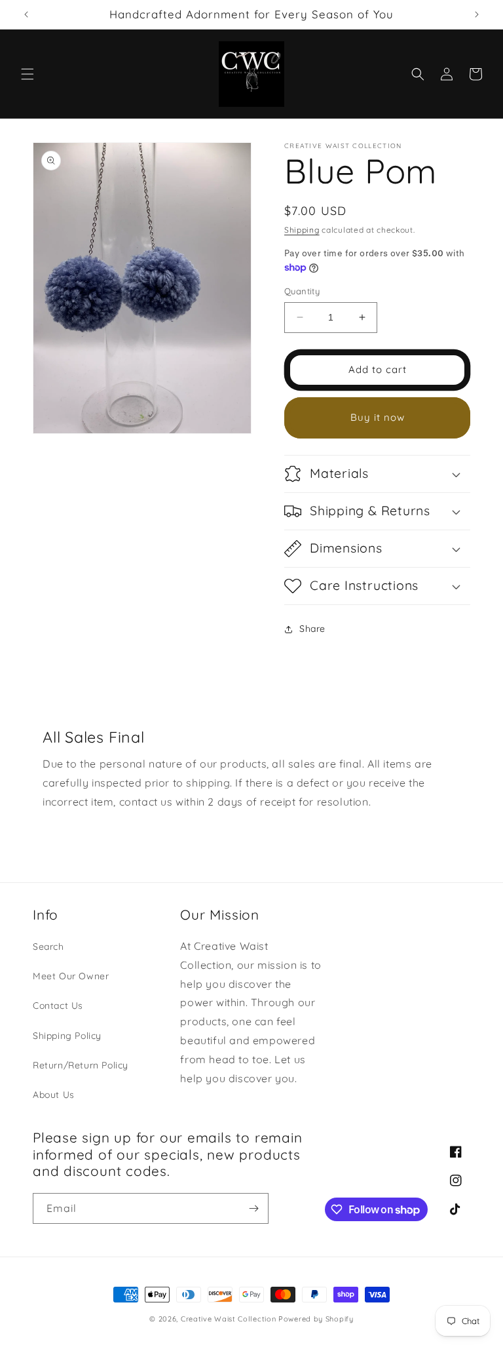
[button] (27, 74)
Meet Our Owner (71, 976)
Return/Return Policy (80, 1065)
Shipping (302, 230)
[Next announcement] (476, 14)
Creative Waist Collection (228, 1318)
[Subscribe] (253, 1208)
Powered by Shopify (316, 1318)
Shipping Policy (67, 1036)
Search (48, 946)
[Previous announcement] (26, 14)
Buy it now (377, 417)
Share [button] (312, 629)
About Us (54, 1095)
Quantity (302, 291)
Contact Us (58, 1005)
